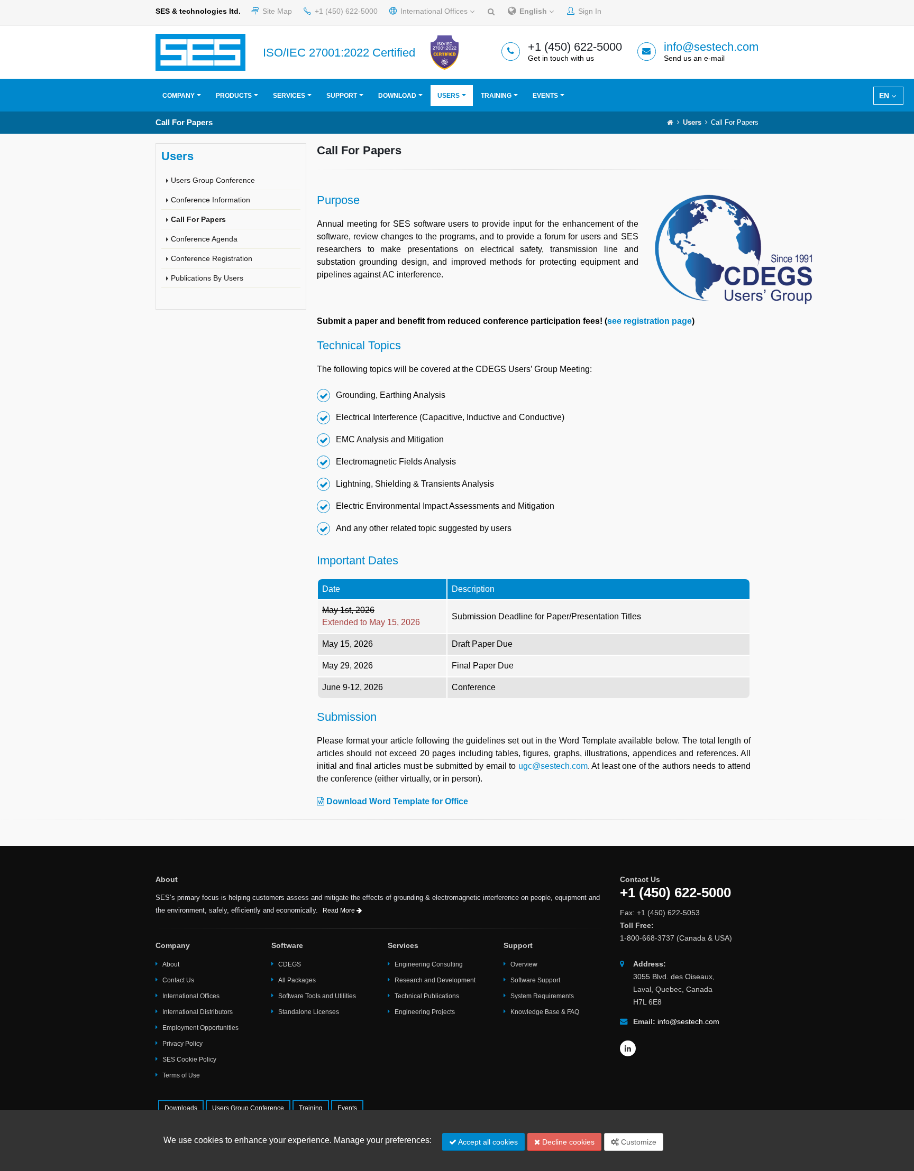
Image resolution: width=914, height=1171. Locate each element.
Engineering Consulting (429, 964)
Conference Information (210, 200)
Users (448, 95)
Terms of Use (181, 1075)
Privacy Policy (182, 1043)
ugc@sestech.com (553, 765)
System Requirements (542, 996)
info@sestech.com (711, 46)
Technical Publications (427, 996)
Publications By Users (207, 278)
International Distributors (197, 1012)
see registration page (649, 321)
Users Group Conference (213, 180)
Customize (637, 1142)
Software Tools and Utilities (317, 996)
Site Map (276, 11)
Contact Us (178, 980)
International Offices (434, 11)
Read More (340, 910)
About (170, 964)
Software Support (535, 980)
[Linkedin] (628, 1048)
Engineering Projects (425, 1012)
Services (289, 95)
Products (234, 95)
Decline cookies (567, 1142)
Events (545, 95)
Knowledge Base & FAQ (544, 1012)
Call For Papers (198, 219)
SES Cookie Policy (189, 1059)
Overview (523, 964)
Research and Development (435, 980)
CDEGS (289, 964)
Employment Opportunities (200, 1027)
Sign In (588, 11)
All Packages (297, 980)
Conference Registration (211, 258)
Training (496, 95)
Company (178, 95)
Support (341, 95)
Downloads (180, 1108)
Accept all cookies (487, 1142)
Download (397, 95)
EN (885, 95)
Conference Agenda (204, 239)
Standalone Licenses (308, 1012)
